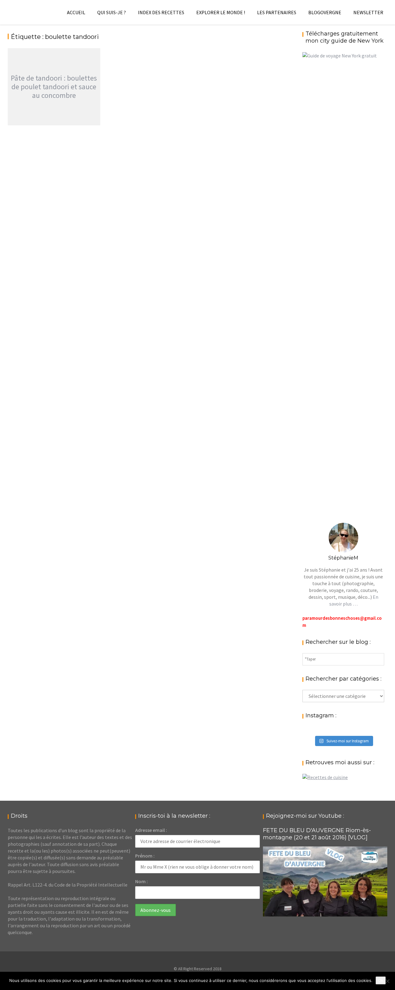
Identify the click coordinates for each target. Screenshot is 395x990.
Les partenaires (276, 12)
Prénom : (145, 856)
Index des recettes (161, 12)
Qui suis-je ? (111, 12)
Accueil (76, 12)
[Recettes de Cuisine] (325, 777)
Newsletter (368, 12)
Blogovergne (324, 12)
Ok (380, 980)
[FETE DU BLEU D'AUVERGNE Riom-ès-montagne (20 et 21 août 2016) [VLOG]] (325, 881)
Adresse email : (151, 830)
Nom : (141, 881)
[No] (387, 981)
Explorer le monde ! (220, 12)
